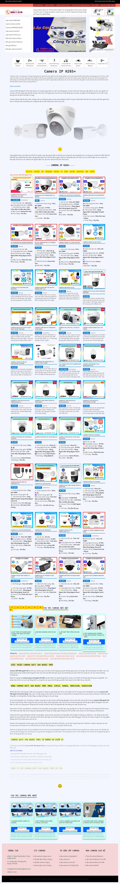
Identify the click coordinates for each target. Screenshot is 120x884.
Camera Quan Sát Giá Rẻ (62, 5)
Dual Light (36, 171)
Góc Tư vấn (95, 5)
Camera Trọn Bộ (49, 5)
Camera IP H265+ (60, 165)
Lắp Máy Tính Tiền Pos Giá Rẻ (69, 633)
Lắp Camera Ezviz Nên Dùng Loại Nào (44, 822)
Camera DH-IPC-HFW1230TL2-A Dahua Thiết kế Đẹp (44, 362)
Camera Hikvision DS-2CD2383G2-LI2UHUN (21, 437)
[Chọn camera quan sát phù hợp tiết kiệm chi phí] (107, 63)
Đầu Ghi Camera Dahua (13, 38)
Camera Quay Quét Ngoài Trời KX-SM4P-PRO (70, 486)
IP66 (87, 171)
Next (80, 34)
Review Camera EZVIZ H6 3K (46, 632)
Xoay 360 (72, 171)
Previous (40, 34)
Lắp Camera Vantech (12, 31)
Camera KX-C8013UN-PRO (43, 484)
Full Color (56, 171)
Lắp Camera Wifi (38, 5)
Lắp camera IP (65, 859)
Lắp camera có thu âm (67, 862)
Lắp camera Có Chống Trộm (69, 865)
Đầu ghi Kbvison (11, 45)
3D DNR (92, 171)
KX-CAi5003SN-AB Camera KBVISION (22, 242)
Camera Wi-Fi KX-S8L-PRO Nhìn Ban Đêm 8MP (94, 291)
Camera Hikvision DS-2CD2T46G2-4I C (46, 437)
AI (61, 171)
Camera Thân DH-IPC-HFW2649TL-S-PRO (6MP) (45, 328)
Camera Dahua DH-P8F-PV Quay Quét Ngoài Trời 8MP (21, 328)
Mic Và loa (29, 171)
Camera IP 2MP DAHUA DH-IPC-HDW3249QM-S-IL (20, 401)
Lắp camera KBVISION (13, 20)
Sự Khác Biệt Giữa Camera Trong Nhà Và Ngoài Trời (94, 822)
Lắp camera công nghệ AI (68, 856)
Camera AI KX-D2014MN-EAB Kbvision (19, 288)
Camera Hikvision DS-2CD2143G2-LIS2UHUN (69, 437)
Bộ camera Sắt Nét (92, 865)
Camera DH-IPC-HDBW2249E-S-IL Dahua (45, 196)
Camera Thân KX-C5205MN (91, 435)
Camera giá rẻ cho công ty (42, 865)
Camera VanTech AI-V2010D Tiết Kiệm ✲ (30, 653)
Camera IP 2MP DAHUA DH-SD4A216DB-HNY (67, 401)
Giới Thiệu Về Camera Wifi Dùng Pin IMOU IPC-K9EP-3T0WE (21, 633)
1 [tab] (57, 50)
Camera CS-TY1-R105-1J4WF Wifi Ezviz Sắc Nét (40, 656)
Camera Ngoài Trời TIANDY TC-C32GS (20, 576)
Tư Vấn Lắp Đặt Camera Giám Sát (81, 5)
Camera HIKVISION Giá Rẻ (14, 28)
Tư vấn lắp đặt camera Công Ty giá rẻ (101, 43)
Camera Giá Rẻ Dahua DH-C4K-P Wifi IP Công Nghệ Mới (60, 653)
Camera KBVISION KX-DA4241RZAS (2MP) (69, 576)
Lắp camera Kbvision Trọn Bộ (96, 859)
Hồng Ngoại (49, 171)
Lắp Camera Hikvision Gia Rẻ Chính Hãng (88, 656)
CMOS (66, 171)
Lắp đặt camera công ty (42, 862)
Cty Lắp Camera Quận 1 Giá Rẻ (65, 656)
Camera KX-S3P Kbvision (43, 530)
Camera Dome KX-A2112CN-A (92, 242)
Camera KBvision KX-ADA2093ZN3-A (93, 196)
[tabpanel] (60, 34)
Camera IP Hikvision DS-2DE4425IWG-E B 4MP (90, 401)
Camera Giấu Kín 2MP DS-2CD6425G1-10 (19, 482)
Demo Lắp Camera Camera (107, 5)
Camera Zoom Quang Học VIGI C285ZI (93, 328)
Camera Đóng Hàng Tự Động (20, 822)
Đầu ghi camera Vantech (14, 49)
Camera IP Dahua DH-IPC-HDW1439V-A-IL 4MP (19, 195)
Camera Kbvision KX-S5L (66, 287)
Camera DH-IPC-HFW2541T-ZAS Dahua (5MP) (44, 576)
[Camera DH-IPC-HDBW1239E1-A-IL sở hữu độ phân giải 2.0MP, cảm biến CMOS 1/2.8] (70, 520)
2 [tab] (60, 50)
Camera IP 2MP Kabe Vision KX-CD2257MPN (45, 401)
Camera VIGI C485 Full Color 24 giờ (69, 328)
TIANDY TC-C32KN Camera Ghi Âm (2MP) (93, 531)
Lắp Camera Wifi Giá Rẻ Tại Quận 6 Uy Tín (62, 658)
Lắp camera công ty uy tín (42, 856)
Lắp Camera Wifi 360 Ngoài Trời (21, 175)
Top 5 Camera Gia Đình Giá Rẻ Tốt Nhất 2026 (70, 822)
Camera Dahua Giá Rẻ (13, 24)
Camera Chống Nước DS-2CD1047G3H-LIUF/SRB (19, 362)
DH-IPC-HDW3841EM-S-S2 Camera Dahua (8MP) (45, 243)
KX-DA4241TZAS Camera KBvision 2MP (93, 576)
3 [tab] (63, 50)
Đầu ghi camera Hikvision (14, 42)
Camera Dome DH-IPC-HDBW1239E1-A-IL (66, 530)
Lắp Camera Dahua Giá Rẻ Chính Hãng (36, 658)
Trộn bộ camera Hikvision (94, 856)
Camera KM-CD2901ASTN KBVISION (69, 195)
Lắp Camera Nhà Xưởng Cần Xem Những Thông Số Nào (94, 634)
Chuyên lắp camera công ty (43, 859)
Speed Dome (80, 171)
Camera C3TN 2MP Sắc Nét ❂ (87, 653)
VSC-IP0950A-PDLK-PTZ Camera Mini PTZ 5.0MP (70, 364)
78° (42, 171)
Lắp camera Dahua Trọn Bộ (95, 862)
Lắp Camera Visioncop (13, 35)
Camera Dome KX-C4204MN (91, 482)
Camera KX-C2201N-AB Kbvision (21, 530)
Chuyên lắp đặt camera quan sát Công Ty (102, 26)
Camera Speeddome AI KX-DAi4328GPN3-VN (91, 364)
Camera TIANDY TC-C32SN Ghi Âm (69, 242)
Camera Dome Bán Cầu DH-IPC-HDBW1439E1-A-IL (45, 288)
